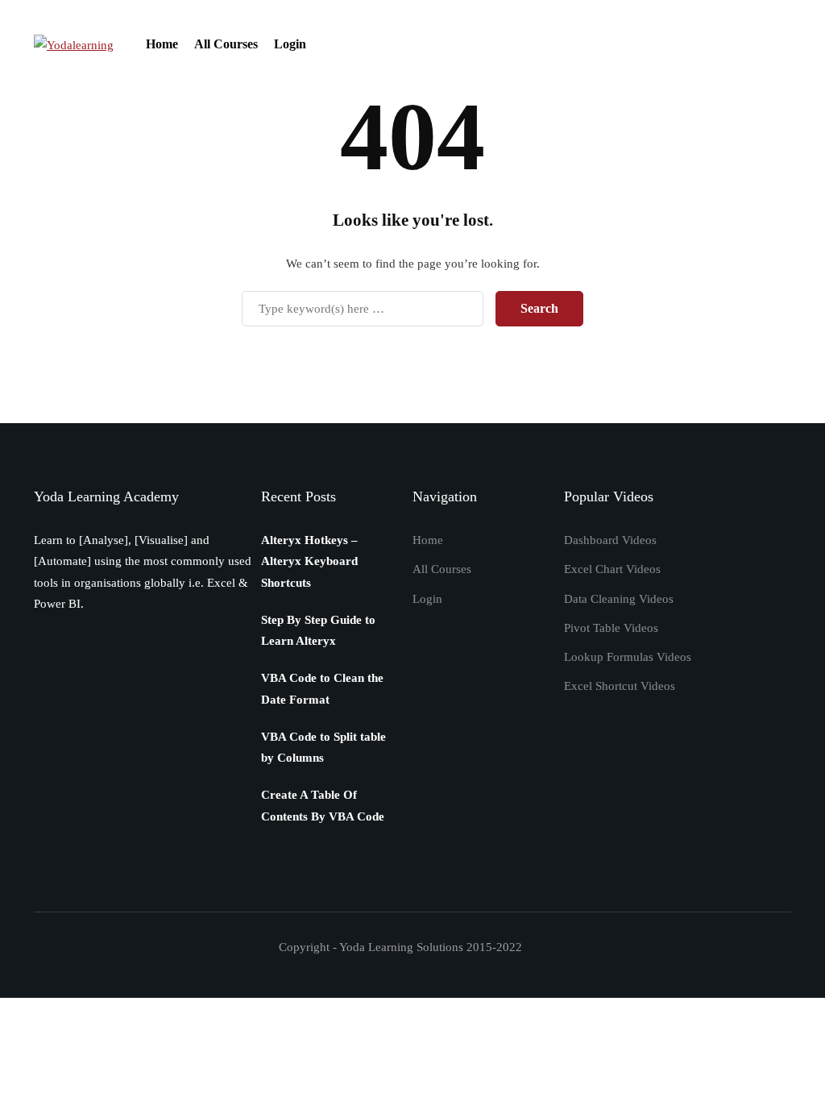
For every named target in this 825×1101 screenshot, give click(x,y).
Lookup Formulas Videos (627, 656)
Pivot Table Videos (611, 627)
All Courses (226, 44)
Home (162, 44)
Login (290, 44)
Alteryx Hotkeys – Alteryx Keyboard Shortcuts (309, 561)
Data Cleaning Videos (619, 598)
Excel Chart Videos (612, 569)
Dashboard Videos (610, 540)
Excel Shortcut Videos (619, 685)
